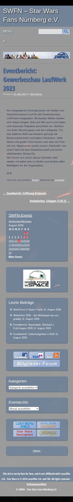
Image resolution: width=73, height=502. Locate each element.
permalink (60, 180)
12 (16, 240)
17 (10, 244)
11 (13, 240)
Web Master (36, 94)
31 (10, 252)
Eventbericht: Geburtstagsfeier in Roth (34, 334)
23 (28, 244)
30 (28, 248)
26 (16, 248)
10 (10, 240)
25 (13, 248)
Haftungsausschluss (36, 484)
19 (16, 244)
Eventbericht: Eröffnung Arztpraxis (24, 193)
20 (19, 244)
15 (25, 240)
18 (13, 244)
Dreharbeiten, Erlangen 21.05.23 (50, 201)
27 (19, 248)
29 (25, 248)
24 (10, 248)
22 (25, 244)
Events (35, 180)
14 (22, 240)
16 (28, 240)
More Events (15, 257)
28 (22, 248)
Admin (36, 450)
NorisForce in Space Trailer (28, 309)
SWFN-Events (20, 215)
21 (22, 244)
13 (19, 240)
